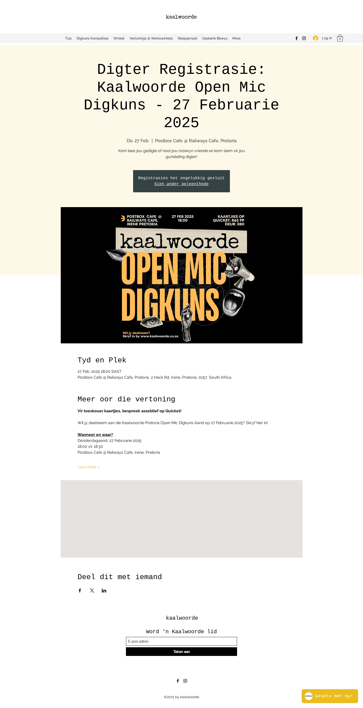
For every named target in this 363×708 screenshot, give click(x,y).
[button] (340, 38)
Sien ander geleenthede (181, 184)
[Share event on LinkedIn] (104, 590)
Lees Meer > (89, 467)
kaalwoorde (182, 618)
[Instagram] (304, 38)
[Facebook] (296, 38)
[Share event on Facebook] (80, 590)
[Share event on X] (92, 590)
